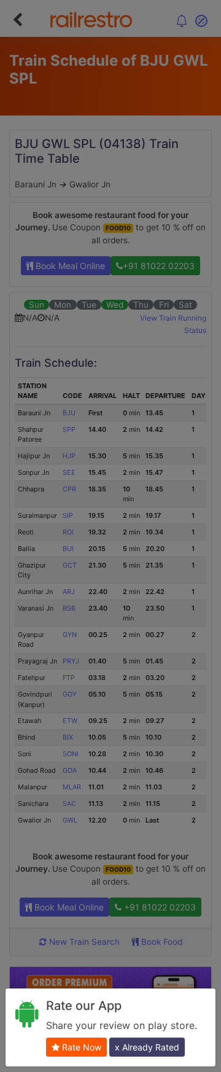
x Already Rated (147, 1047)
